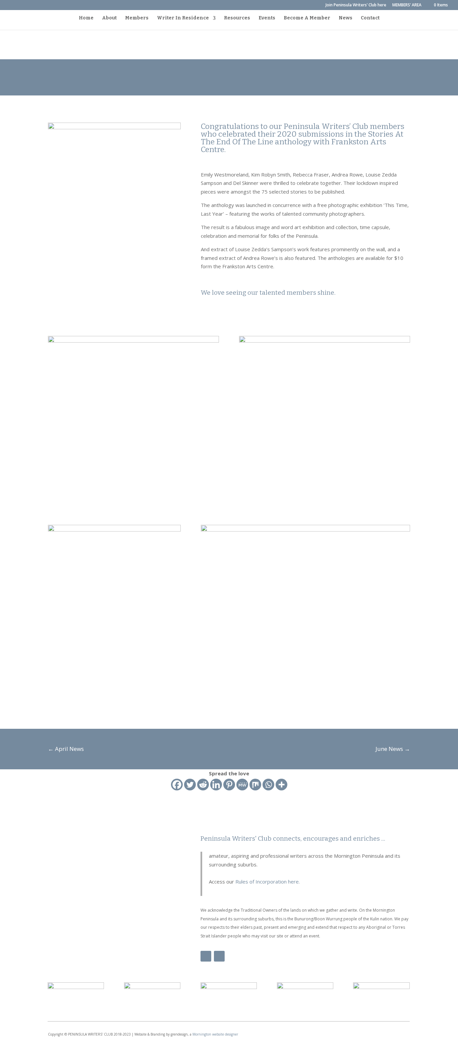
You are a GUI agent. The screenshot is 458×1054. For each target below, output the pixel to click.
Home (86, 18)
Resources (237, 18)
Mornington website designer (215, 1034)
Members (137, 18)
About (109, 18)
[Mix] (255, 784)
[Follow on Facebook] (206, 956)
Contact (370, 18)
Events (267, 18)
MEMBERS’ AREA (406, 5)
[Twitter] (190, 784)
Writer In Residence (183, 18)
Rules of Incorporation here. (267, 881)
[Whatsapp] (268, 784)
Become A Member (307, 18)
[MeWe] (242, 784)
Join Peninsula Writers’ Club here (356, 5)
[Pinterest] (229, 784)
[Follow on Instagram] (219, 956)
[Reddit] (203, 784)
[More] (281, 784)
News (345, 18)
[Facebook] (177, 784)
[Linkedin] (216, 784)
